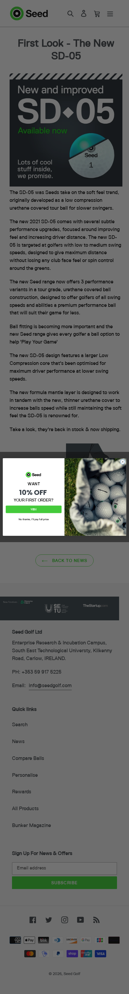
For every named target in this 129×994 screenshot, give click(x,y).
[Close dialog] (122, 461)
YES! (34, 509)
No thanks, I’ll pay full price (34, 519)
